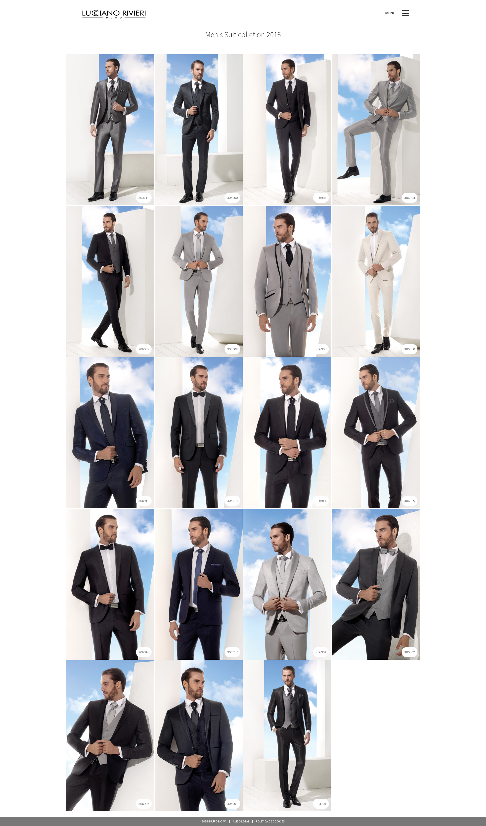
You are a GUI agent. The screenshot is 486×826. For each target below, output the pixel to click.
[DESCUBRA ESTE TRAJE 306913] (199, 432)
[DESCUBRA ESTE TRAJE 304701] (287, 735)
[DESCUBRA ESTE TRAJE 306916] (110, 583)
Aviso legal (241, 821)
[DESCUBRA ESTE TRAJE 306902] (376, 583)
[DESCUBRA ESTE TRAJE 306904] (376, 129)
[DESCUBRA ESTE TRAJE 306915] (376, 432)
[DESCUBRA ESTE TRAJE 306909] (287, 280)
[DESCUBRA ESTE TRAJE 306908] (199, 280)
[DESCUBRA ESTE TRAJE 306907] (199, 735)
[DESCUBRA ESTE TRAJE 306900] (199, 129)
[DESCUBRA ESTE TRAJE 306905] (110, 280)
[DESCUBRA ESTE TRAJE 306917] (199, 583)
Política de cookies (270, 821)
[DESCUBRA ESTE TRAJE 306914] (287, 432)
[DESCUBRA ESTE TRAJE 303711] (110, 129)
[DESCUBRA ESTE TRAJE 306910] (376, 280)
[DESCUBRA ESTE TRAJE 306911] (110, 432)
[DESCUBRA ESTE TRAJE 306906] (110, 735)
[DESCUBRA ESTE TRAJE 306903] (287, 129)
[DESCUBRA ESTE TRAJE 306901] (287, 583)
